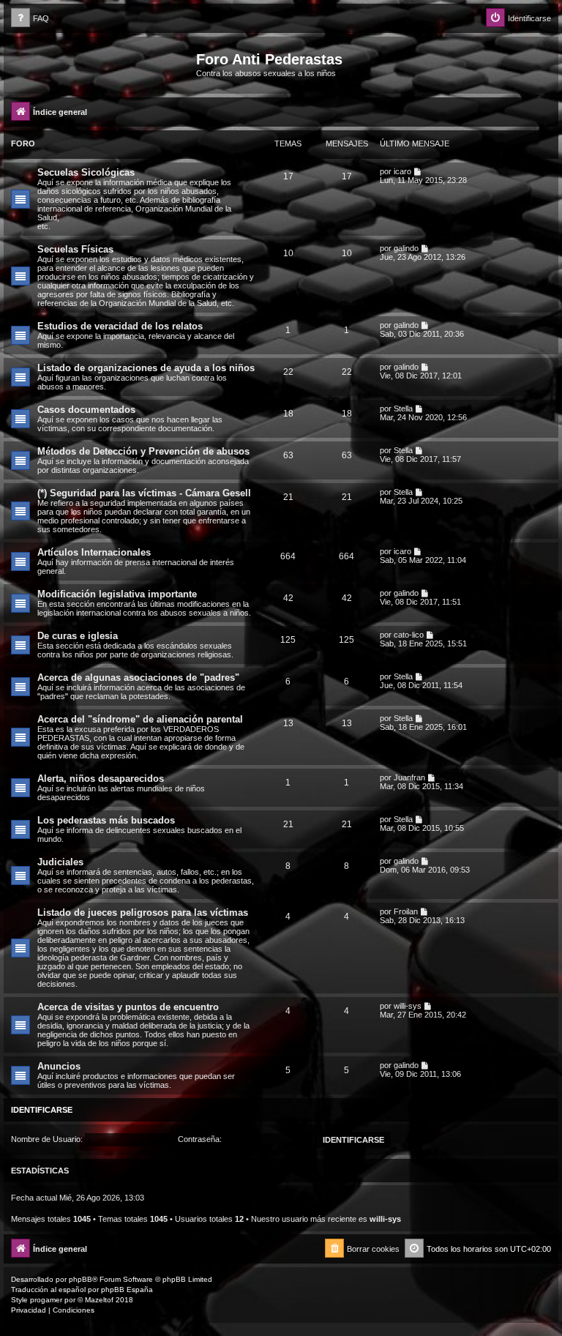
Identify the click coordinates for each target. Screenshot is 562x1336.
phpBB (80, 1279)
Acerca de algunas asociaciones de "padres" (138, 677)
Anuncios (58, 1066)
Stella (403, 408)
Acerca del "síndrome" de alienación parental (140, 719)
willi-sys (408, 1005)
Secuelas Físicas (75, 249)
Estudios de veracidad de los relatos (120, 326)
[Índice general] (101, 63)
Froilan (406, 911)
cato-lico (409, 634)
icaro (402, 171)
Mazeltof (99, 1300)
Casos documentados (86, 409)
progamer (46, 1300)
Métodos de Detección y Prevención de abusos (143, 451)
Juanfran (409, 777)
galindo (406, 248)
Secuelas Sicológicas (86, 172)
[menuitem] (30, 18)
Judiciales (60, 862)
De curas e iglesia (77, 635)
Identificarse (41, 1109)
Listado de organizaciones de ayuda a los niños (146, 367)
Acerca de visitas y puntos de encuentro (128, 1006)
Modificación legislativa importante (117, 594)
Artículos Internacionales (94, 552)
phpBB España (127, 1289)
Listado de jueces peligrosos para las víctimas (142, 912)
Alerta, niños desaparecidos (100, 778)
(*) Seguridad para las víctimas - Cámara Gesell (144, 493)
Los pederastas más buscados (106, 820)
